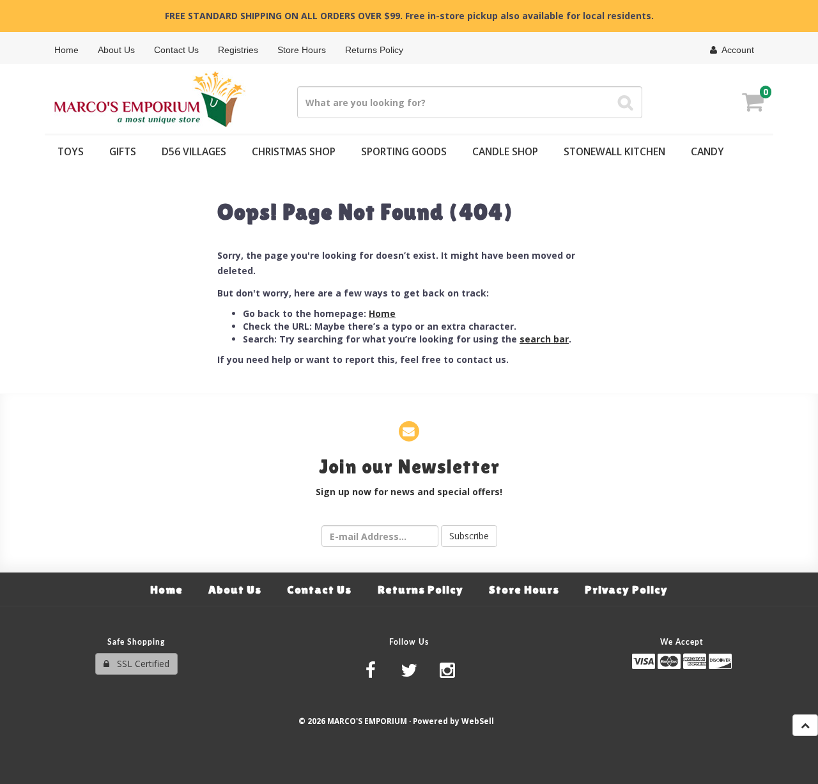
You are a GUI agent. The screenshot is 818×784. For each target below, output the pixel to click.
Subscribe (469, 536)
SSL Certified (139, 663)
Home (382, 313)
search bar (544, 339)
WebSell (477, 721)
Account (735, 50)
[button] (753, 104)
